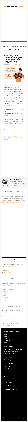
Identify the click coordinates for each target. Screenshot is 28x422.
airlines (17, 137)
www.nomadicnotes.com (15, 185)
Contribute (7, 340)
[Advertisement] (14, 25)
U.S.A (4, 300)
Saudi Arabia (6, 297)
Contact (6, 338)
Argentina (6, 291)
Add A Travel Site (9, 353)
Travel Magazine (7, 325)
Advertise (6, 336)
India (4, 295)
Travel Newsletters (9, 377)
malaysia (6, 139)
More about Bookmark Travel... (11, 202)
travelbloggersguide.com (9, 319)
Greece (5, 293)
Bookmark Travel (14, 6)
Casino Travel (7, 272)
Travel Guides (6, 285)
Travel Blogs (7, 360)
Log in (23, 418)
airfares (13, 137)
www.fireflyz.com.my (15, 130)
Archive (6, 342)
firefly (21, 137)
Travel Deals (13, 136)
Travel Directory (8, 266)
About (6, 334)
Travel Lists (7, 370)
